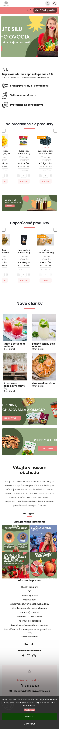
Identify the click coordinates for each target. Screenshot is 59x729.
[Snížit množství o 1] (18, 175)
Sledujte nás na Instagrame (29, 521)
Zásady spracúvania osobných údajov (29, 603)
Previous (4, 131)
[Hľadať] (54, 3)
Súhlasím (29, 716)
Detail (23, 280)
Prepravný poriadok (30, 612)
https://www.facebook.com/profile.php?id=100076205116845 (23, 655)
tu (34, 705)
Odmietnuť (29, 723)
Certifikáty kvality (30, 595)
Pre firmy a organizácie (29, 620)
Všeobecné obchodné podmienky (29, 608)
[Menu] (4, 10)
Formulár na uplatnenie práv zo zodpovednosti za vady (29, 631)
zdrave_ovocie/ (28, 655)
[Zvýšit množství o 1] (7, 175)
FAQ (30, 591)
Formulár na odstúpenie (29, 616)
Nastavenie (29, 710)
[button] (2, 37)
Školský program (29, 587)
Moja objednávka (29, 636)
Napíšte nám (29, 599)
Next (55, 131)
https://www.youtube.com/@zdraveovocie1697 (34, 655)
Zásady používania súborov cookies (29, 625)
